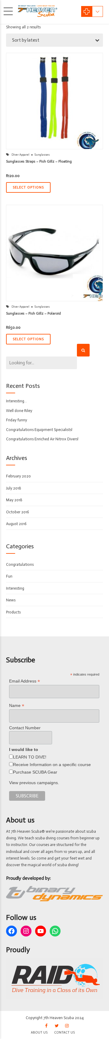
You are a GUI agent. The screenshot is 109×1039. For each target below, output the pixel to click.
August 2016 (16, 523)
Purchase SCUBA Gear (35, 772)
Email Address (24, 681)
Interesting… (16, 401)
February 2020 (18, 476)
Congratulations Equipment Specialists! (39, 429)
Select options (28, 187)
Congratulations (20, 564)
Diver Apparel (20, 155)
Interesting (15, 588)
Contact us (64, 1032)
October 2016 (17, 512)
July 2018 (13, 488)
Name (16, 705)
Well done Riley (19, 410)
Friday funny (16, 420)
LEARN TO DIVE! (29, 757)
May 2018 (14, 500)
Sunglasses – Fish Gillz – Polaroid (33, 313)
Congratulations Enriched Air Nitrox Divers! (42, 439)
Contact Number (25, 727)
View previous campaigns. (34, 782)
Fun (9, 576)
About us (39, 1032)
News (10, 600)
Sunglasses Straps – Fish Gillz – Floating (39, 161)
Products (13, 612)
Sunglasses (42, 155)
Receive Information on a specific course (52, 764)
